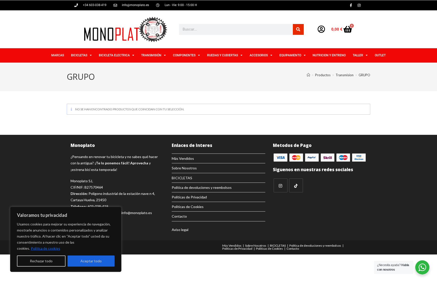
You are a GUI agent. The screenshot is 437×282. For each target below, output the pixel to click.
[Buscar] (298, 29)
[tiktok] (296, 185)
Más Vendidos (183, 158)
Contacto (179, 216)
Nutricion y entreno (329, 55)
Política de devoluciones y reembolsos (202, 187)
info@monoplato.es (136, 213)
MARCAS (57, 55)
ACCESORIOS (259, 55)
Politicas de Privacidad (189, 197)
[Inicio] (308, 75)
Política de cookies (45, 248)
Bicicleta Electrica (114, 55)
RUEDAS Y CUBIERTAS (222, 55)
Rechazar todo (41, 261)
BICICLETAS (79, 55)
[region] (65, 239)
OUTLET (380, 55)
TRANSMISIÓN (151, 55)
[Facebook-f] (350, 5)
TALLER (358, 55)
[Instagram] (359, 5)
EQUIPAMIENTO (290, 55)
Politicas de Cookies (188, 206)
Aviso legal (180, 229)
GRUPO (364, 75)
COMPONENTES (184, 55)
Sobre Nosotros (184, 168)
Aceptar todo (91, 261)
